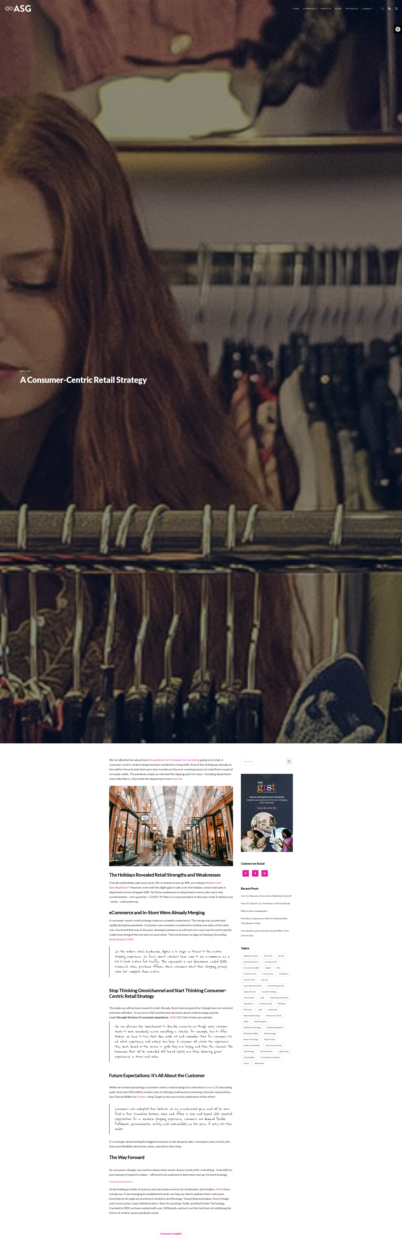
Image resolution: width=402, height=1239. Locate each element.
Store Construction (274, 1045)
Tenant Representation (270, 1057)
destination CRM (122, 939)
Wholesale (259, 1063)
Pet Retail (281, 1003)
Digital (268, 968)
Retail (246, 1021)
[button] (398, 29)
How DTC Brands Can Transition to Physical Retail (265, 903)
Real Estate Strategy (252, 1015)
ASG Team (268, 956)
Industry (264, 980)
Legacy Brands (250, 991)
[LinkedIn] (387, 8)
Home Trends (249, 980)
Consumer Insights (171, 1233)
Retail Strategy (270, 1033)
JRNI (173, 1017)
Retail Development (275, 1027)
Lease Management (276, 986)
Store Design (249, 1051)
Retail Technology (251, 1039)
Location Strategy (269, 991)
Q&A (260, 1009)
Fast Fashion (268, 974)
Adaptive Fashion (251, 956)
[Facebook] (255, 873)
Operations (248, 1003)
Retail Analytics (260, 1021)
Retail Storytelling (251, 1033)
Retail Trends (269, 1039)
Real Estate (272, 1009)
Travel (246, 1063)
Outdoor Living (265, 1003)
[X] (394, 8)
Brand (281, 956)
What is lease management (254, 911)
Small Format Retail (252, 1045)
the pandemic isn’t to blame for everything (174, 760)
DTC (278, 968)
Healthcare (284, 974)
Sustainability (249, 1057)
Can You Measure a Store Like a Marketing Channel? (266, 895)
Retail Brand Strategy (252, 1027)
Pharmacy (248, 1009)
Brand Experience (251, 962)
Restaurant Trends (274, 1015)
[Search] (380, 8)
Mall (262, 997)
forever (209, 1087)
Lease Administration (253, 986)
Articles (25, 371)
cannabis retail (271, 962)
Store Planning (266, 1051)
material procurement (279, 997)
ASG (218, 1189)
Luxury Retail (249, 997)
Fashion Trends (250, 974)
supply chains (283, 1051)
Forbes (141, 1096)
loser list (177, 778)
